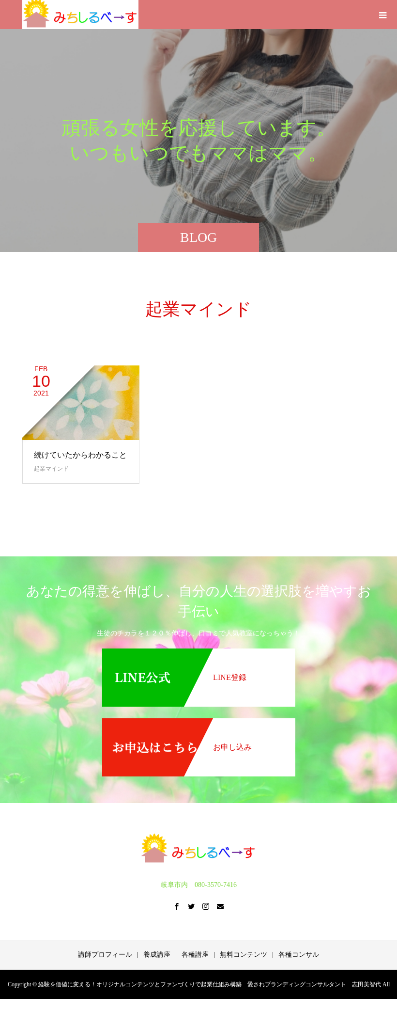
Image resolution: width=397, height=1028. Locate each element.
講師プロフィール (105, 954)
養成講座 (156, 954)
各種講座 (195, 954)
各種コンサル (298, 954)
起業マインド (51, 468)
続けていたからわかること (80, 455)
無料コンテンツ (243, 954)
